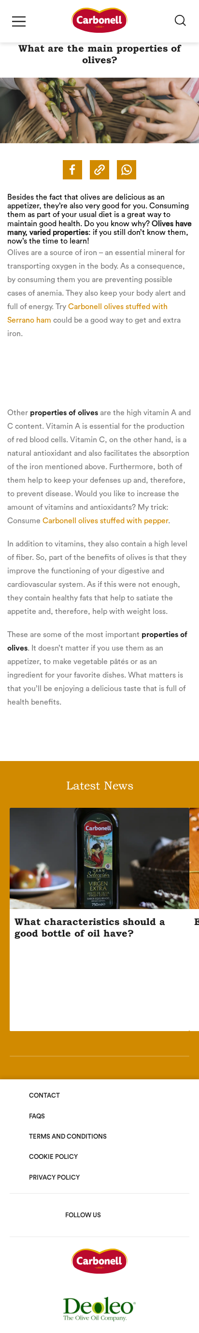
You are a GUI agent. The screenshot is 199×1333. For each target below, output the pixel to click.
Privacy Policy (54, 1177)
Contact (44, 1095)
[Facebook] (72, 169)
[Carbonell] (99, 30)
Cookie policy (53, 1157)
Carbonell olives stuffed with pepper (105, 521)
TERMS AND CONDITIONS (68, 1136)
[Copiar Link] (99, 169)
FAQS (37, 1116)
